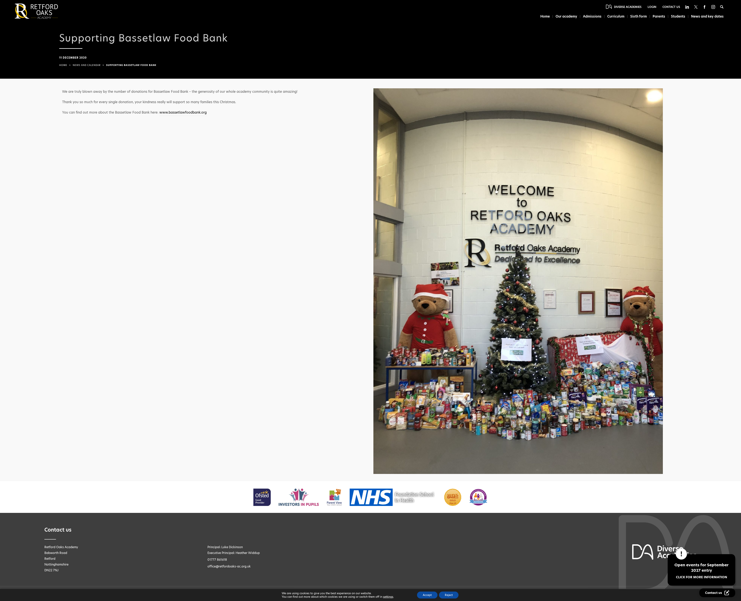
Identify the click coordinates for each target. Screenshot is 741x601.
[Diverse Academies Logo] (43, 11)
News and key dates (707, 16)
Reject (449, 595)
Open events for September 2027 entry (701, 570)
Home (545, 16)
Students (678, 16)
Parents (659, 16)
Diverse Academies (627, 7)
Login (652, 7)
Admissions (592, 16)
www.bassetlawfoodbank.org (183, 112)
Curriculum (615, 16)
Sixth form (638, 16)
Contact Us (671, 7)
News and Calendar (87, 65)
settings (388, 596)
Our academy (566, 16)
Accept (427, 595)
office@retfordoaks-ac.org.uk (229, 566)
